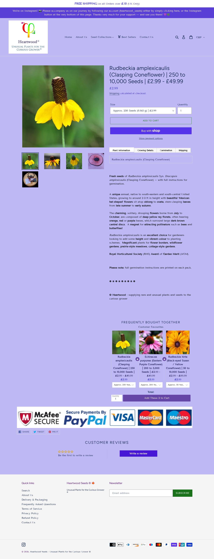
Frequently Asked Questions (39, 504)
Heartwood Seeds (38, 552)
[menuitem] (66, 37)
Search (26, 490)
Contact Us (28, 522)
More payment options (151, 138)
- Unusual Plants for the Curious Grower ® (69, 552)
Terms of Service (32, 508)
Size (112, 104)
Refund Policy (30, 517)
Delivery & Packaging (34, 499)
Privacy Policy (30, 513)
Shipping (114, 93)
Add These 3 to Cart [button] (156, 394)
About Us (27, 495)
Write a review (138, 453)
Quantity (182, 104)
